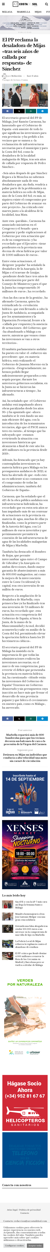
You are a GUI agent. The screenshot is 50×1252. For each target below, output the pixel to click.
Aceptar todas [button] (35, 1245)
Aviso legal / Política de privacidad (24, 1210)
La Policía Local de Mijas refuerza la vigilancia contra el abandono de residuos (31, 944)
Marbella (23, 12)
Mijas (38, 12)
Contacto (24, 1213)
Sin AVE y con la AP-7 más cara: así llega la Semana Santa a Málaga (31, 905)
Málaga (7, 12)
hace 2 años (32, 76)
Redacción (17, 76)
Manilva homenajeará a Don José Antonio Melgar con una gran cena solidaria (30, 917)
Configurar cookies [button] (14, 1245)
